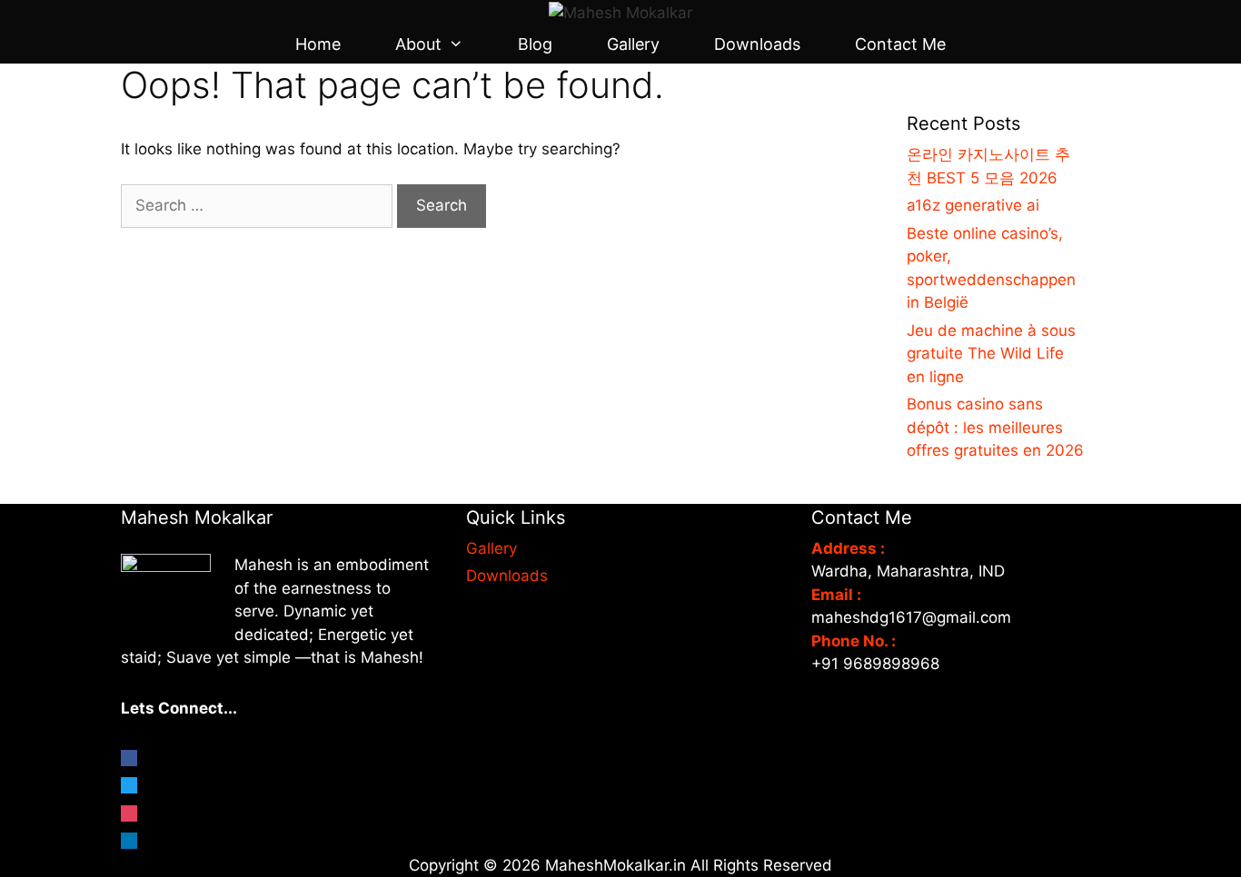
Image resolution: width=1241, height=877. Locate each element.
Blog (535, 44)
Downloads (757, 44)
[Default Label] (129, 837)
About (418, 44)
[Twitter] (129, 782)
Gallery (633, 44)
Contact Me (900, 44)
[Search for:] (259, 205)
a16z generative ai (973, 205)
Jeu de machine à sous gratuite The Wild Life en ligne (991, 353)
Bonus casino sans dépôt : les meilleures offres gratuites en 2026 (995, 427)
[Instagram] (129, 810)
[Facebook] (129, 754)
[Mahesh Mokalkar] (620, 12)
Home (318, 44)
